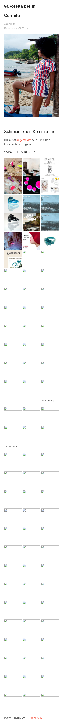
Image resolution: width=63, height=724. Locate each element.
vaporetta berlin (20, 6)
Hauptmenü (57, 6)
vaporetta (10, 23)
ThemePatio (34, 717)
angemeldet (23, 140)
